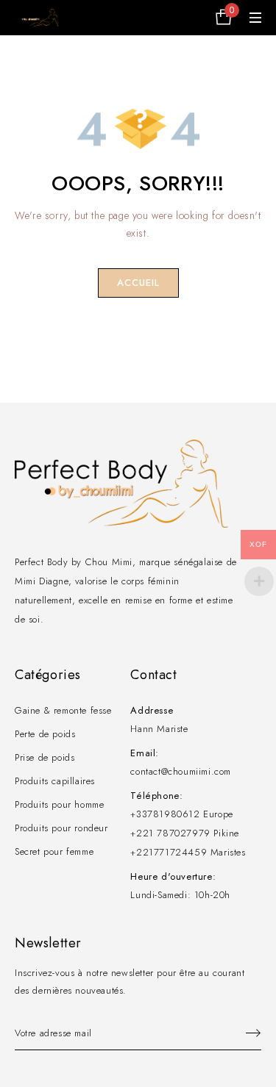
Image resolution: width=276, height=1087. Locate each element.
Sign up (246, 1033)
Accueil (138, 283)
